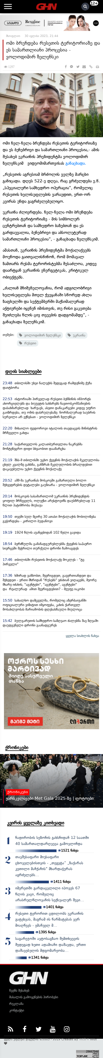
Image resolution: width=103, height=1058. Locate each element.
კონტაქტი (16, 1010)
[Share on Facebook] (65, 67)
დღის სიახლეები (23, 371)
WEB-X (84, 1039)
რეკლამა (16, 1004)
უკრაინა (78, 335)
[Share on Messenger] (71, 67)
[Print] (97, 67)
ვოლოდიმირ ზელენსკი (41, 335)
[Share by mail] (84, 67)
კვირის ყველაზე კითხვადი (35, 823)
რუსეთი (29, 343)
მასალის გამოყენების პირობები (33, 997)
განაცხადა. (75, 163)
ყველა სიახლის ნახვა (82, 636)
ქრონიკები (16, 747)
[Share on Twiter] (77, 67)
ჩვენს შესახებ (19, 990)
